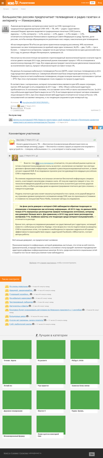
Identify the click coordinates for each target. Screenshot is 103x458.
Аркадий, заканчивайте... (21, 290)
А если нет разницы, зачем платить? (26, 320)
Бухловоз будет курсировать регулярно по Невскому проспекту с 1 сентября (45, 309)
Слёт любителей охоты (20, 324)
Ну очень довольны (18, 286)
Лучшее (6, 9)
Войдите (33, 262)
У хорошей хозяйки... (19, 294)
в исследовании (47, 163)
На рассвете (42, 360)
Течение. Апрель (10, 360)
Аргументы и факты (18, 305)
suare (22, 106)
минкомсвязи (18, 108)
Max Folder (20, 140)
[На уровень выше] (9, 155)
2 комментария (18, 110)
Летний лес (8, 386)
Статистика (24, 453)
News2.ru (7, 453)
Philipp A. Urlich (77, 360)
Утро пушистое (43, 386)
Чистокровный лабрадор (21, 302)
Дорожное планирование (13, 411)
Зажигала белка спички (80, 386)
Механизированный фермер (14, 436)
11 (37, 163)
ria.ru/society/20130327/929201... (35, 102)
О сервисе (14, 453)
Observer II (42, 411)
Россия (28, 108)
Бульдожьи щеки (17, 316)
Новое (23, 9)
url (37, 140)
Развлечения (27, 2)
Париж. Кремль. (78, 411)
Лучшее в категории (52, 335)
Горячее (15, 9)
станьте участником (48, 262)
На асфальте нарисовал (20, 298)
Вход (100, 3)
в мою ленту (85, 3)
